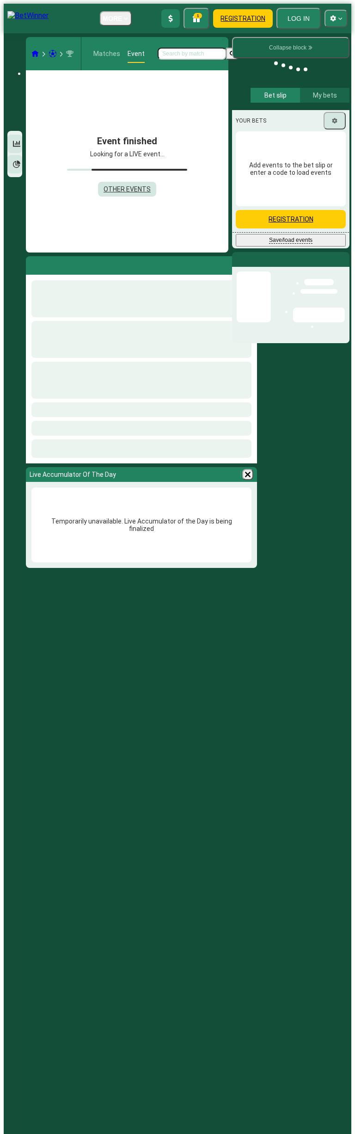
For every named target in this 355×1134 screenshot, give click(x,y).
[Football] (52, 53)
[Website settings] (336, 18)
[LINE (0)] (35, 53)
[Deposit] (170, 18)
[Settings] (335, 120)
